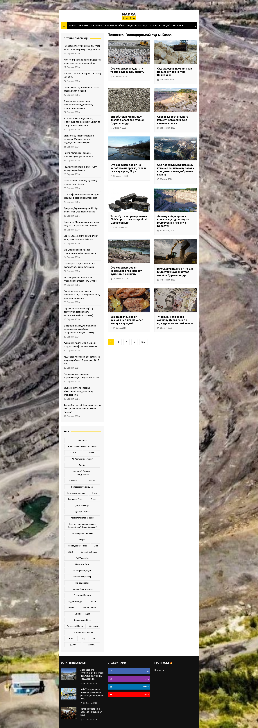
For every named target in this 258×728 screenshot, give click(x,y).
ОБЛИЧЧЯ (97, 25)
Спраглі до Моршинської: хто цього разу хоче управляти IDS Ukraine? (81, 224)
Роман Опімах (89, 607)
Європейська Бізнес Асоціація (82, 446)
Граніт (93, 499)
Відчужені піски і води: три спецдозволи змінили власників (80, 251)
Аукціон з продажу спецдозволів (82, 473)
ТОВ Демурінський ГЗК (82, 632)
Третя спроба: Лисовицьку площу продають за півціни (80, 182)
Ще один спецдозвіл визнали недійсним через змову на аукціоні (126, 320)
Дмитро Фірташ (82, 511)
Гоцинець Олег (75, 499)
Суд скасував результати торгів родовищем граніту (127, 70)
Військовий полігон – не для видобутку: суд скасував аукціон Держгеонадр (175, 272)
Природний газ (82, 583)
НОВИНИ (83, 25)
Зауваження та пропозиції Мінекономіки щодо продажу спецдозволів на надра (78, 104)
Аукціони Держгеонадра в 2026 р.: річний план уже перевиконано (81, 210)
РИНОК (72, 25)
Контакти (159, 670)
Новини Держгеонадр (77, 546)
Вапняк (92, 481)
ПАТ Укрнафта (82, 558)
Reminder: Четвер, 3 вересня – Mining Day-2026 (82, 75)
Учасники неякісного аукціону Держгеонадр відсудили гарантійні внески (175, 320)
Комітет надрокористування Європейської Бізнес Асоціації (82, 525)
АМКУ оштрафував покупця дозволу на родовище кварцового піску (82, 61)
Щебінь (91, 645)
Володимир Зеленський (82, 487)
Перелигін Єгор (82, 564)
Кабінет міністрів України (82, 518)
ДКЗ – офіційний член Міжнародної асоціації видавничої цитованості (82, 196)
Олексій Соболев (89, 552)
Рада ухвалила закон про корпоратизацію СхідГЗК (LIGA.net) (81, 376)
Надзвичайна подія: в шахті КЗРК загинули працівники (80, 169)
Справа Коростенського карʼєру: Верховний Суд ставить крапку (172, 120)
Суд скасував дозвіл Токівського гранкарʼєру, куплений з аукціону (126, 271)
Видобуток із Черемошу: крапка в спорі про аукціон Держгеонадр (127, 120)
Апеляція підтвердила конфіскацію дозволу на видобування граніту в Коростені (173, 221)
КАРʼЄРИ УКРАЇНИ (114, 25)
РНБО (71, 607)
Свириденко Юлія (82, 620)
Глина (94, 493)
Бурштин (73, 481)
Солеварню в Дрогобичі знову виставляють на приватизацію (79, 265)
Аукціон (82, 465)
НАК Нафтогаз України (82, 533)
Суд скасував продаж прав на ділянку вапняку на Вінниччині (174, 72)
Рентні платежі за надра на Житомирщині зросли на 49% (78, 155)
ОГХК (70, 552)
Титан (70, 638)
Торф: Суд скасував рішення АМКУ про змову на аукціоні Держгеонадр (128, 219)
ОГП (96, 546)
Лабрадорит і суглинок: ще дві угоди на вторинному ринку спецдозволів (82, 48)
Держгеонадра (82, 505)
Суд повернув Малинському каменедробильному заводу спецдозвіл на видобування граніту (175, 169)
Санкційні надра (82, 614)
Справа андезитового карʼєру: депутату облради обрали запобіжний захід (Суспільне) (79, 312)
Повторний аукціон (82, 570)
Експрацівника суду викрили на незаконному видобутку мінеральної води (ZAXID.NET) (80, 329)
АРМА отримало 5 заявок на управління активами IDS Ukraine (80, 279)
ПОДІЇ (166, 25)
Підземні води (75, 601)
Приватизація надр (82, 577)
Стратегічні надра (75, 626)
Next (143, 342)
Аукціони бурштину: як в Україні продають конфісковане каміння (80, 345)
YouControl (82, 440)
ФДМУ (73, 645)
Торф (83, 638)
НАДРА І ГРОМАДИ (137, 25)
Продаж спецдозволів (82, 589)
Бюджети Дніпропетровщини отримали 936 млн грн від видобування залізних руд (79, 139)
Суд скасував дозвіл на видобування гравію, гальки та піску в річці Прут (128, 168)
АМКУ (73, 453)
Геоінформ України (76, 493)
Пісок (93, 601)
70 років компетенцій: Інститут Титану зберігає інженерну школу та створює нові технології (82, 122)
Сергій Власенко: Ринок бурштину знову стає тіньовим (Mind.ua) (81, 238)
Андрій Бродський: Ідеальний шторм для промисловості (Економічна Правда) (82, 408)
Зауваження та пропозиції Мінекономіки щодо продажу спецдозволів (78, 391)
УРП (95, 638)
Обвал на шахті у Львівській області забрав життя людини (82, 89)
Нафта (82, 539)
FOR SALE (155, 25)
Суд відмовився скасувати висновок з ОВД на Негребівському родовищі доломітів (82, 294)
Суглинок (93, 626)
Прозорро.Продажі (82, 595)
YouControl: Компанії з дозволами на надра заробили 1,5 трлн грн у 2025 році (82, 360)
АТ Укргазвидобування (82, 459)
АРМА (91, 453)
